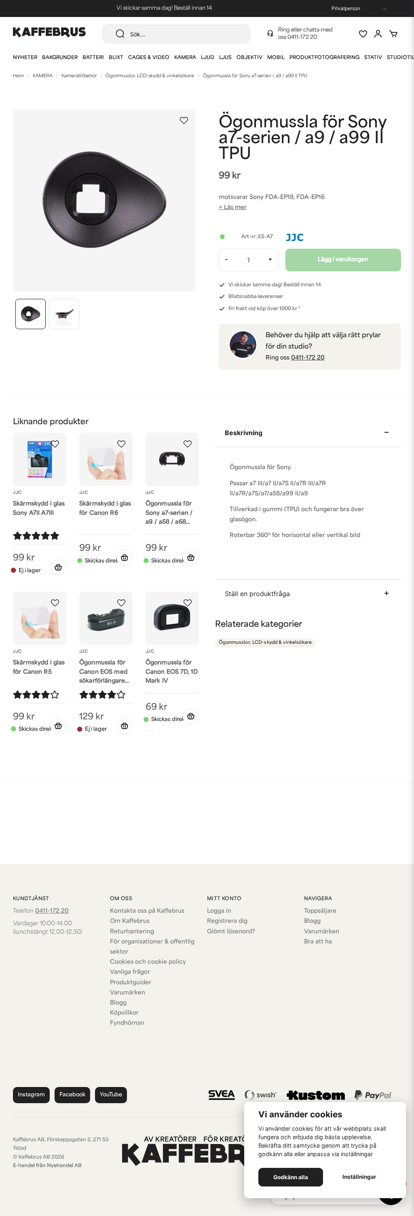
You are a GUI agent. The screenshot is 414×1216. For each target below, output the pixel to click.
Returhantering (132, 932)
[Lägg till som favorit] (362, 34)
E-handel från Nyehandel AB (47, 1165)
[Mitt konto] (378, 34)
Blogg (118, 1003)
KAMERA (185, 57)
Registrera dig (227, 921)
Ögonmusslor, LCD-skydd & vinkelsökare (150, 76)
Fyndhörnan (127, 1023)
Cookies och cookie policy (148, 962)
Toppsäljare (320, 911)
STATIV (373, 57)
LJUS (225, 57)
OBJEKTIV (249, 57)
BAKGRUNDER (60, 57)
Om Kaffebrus (130, 921)
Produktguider (130, 983)
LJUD (207, 57)
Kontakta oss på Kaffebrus (147, 911)
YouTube (111, 1095)
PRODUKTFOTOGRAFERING (324, 57)
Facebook (72, 1095)
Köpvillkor (124, 1013)
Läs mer (235, 208)
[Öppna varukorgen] (393, 34)
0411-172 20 (302, 37)
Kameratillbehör (79, 76)
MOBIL (276, 57)
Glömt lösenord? (231, 932)
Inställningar (359, 1177)
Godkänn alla (290, 1177)
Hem (18, 76)
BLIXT (116, 57)
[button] (184, 120)
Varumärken (127, 993)
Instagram (31, 1095)
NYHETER (25, 57)
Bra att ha (318, 942)
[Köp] (124, 558)
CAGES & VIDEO (148, 57)
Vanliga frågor (130, 972)
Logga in (219, 911)
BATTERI (93, 57)
